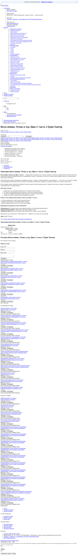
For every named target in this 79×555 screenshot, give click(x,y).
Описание (6, 165)
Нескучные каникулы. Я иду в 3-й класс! (11, 381)
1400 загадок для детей (7, 406)
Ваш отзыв (3, 252)
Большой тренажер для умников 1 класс (11, 388)
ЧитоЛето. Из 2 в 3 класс (7, 374)
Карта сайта (7, 519)
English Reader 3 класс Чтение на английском (12, 449)
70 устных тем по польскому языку (10, 421)
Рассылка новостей (9, 528)
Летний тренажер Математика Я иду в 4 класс (13, 324)
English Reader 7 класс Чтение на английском (12, 471)
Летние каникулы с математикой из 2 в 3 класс (13, 316)
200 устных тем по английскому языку (11, 414)
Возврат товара (8, 517)
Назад (2, 549)
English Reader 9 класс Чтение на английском (12, 485)
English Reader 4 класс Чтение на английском (12, 457)
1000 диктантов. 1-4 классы (8, 399)
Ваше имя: (3, 246)
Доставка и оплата (8, 94)
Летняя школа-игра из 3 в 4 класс (9, 345)
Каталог (6, 27)
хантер (5, 219)
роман (9, 219)
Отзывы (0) (7, 168)
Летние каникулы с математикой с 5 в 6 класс (13, 338)
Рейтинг (3, 249)
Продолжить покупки (6, 553)
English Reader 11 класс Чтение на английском (13, 435)
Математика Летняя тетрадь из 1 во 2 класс (12, 359)
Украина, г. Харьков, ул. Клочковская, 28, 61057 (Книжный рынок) (24, 19)
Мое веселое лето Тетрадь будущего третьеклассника (14, 367)
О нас (5, 92)
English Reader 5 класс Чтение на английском (12, 464)
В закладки (28, 136)
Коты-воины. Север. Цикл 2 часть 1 (10, 298)
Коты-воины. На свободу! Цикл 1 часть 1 (11, 270)
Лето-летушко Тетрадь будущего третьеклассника (14, 352)
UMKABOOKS (11, 26)
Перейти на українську (47, 2)
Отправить (3, 258)
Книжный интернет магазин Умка (10, 540)
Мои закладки (7, 527)
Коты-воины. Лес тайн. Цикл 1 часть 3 (11, 277)
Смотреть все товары (6, 146)
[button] (6, 101)
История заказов (8, 525)
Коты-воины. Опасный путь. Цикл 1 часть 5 (12, 284)
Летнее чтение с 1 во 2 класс (8, 309)
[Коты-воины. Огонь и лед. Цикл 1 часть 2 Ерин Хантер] (16, 132)
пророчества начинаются (25, 219)
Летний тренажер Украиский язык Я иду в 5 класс (14, 331)
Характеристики (8, 167)
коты (17, 219)
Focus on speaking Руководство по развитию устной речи (15, 492)
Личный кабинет (8, 524)
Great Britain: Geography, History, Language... (12, 500)
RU (8, 108)
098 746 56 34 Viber (12, 11)
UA (8, 109)
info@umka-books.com (12, 23)
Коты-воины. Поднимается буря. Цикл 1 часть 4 (13, 262)
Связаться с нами (8, 516)
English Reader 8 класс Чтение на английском (12, 478)
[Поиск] (18, 98)
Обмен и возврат (8, 95)
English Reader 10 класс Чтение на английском (13, 428)
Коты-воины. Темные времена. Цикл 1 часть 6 (13, 291)
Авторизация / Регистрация (14, 115)
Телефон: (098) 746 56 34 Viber (12, 533)
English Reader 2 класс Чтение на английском (12, 442)
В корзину (3, 136)
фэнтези (13, 219)
